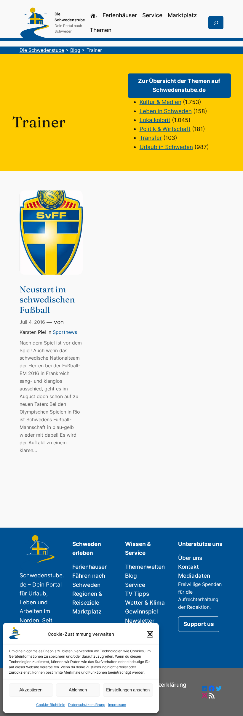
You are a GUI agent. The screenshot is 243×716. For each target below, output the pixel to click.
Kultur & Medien (160, 102)
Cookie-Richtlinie (50, 704)
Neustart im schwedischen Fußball (47, 299)
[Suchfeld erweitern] (215, 23)
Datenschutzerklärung (86, 704)
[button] (150, 634)
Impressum (117, 704)
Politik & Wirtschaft (165, 129)
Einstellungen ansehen (128, 689)
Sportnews (65, 332)
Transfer (151, 137)
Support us (198, 624)
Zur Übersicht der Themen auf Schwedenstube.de (179, 85)
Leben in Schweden (166, 111)
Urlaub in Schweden (166, 147)
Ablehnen (78, 689)
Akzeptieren (30, 689)
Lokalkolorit (155, 120)
